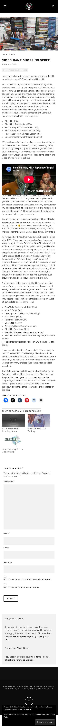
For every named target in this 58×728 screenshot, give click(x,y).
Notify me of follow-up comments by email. (28, 579)
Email (7, 548)
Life (4, 70)
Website (8, 562)
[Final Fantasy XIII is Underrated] (13, 441)
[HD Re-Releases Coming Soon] (13, 420)
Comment (9, 481)
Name (7, 533)
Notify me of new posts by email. (22, 587)
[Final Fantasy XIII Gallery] (39, 420)
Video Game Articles (18, 70)
